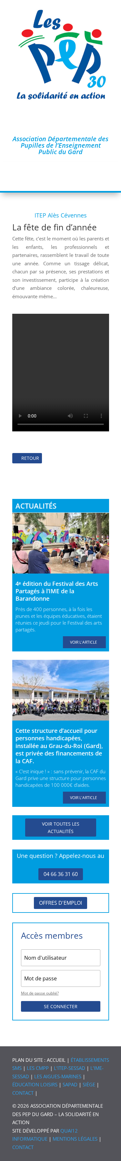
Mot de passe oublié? (40, 993)
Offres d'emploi (60, 902)
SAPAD (70, 1084)
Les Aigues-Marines (57, 1076)
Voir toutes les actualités (60, 828)
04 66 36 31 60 (61, 874)
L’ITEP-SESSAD (69, 1068)
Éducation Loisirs (34, 1084)
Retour (30, 458)
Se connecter (60, 1006)
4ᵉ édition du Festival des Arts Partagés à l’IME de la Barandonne (56, 591)
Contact (23, 1093)
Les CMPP (38, 1068)
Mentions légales (75, 1138)
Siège (89, 1084)
